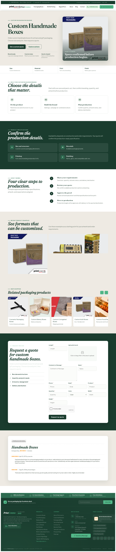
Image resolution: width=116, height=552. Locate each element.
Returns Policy (57, 527)
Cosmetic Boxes (40, 515)
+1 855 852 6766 (15, 2)
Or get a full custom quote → (81, 539)
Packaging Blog (58, 520)
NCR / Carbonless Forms (43, 532)
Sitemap (56, 534)
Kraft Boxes (39, 527)
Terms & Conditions (59, 529)
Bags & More (62, 6)
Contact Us (57, 524)
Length (51, 345)
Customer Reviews (59, 517)
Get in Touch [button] (75, 511)
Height (51, 399)
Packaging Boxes (38, 6)
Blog (76, 6)
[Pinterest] (108, 538)
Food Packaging (40, 517)
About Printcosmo (59, 515)
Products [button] (39, 511)
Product (91, 383)
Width (90, 391)
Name (80, 365)
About (71, 6)
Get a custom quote (17, 47)
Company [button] (56, 511)
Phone (51, 383)
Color (70, 391)
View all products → (41, 541)
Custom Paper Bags (41, 536)
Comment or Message (55, 365)
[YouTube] (105, 538)
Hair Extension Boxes (41, 529)
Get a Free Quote (58, 522)
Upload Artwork (73, 345)
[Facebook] (94, 538)
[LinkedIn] (101, 538)
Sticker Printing (40, 534)
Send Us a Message (82, 535)
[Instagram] (98, 538)
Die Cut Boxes (40, 524)
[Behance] (112, 538)
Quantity (52, 391)
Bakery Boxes (39, 520)
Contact (82, 6)
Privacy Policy (57, 532)
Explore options (34, 47)
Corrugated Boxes (41, 522)
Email (70, 383)
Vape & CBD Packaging (42, 539)
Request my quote (57, 417)
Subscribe (108, 502)
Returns (105, 548)
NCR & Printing (51, 6)
